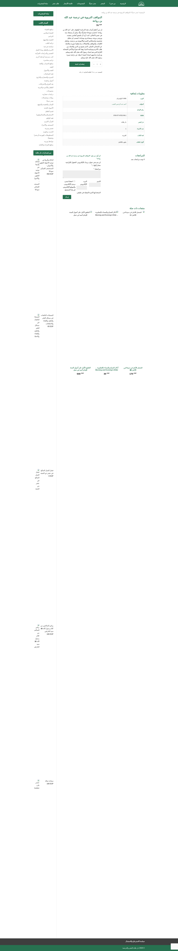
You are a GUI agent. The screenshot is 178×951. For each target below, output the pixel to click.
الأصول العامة (48, 108)
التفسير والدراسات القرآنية (44, 53)
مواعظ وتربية (48, 141)
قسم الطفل (49, 111)
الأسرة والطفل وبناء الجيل (44, 50)
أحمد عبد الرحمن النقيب (119, 104)
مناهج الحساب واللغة (46, 63)
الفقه (51, 67)
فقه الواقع (49, 118)
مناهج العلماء (49, 29)
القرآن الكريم (48, 121)
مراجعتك (97, 169)
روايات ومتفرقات (47, 98)
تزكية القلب (49, 43)
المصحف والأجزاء (47, 125)
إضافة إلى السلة (79, 64)
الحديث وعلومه (48, 132)
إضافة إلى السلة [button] (133, 377)
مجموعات (50, 91)
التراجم (50, 36)
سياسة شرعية (48, 46)
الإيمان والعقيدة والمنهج (45, 104)
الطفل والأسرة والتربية (45, 87)
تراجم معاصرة (48, 60)
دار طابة (81, 72)
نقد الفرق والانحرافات (46, 84)
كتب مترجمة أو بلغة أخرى (44, 57)
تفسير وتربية (49, 128)
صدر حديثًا (135, 12)
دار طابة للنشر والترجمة (130, 948)
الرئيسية (142, 12)
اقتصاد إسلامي (48, 33)
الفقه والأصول (48, 70)
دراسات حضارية (47, 94)
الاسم (99, 181)
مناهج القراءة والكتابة (46, 145)
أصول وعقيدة (48, 81)
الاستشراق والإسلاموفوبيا (44, 115)
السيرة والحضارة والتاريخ (44, 77)
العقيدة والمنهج (48, 40)
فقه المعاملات (48, 74)
